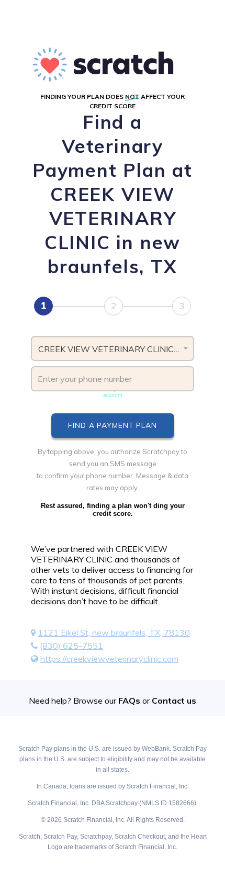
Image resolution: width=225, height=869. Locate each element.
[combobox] (112, 348)
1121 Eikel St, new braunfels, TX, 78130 (114, 632)
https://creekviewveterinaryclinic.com (109, 658)
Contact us (174, 700)
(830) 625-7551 (71, 645)
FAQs (129, 700)
